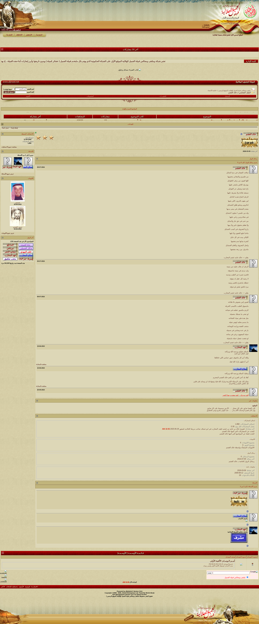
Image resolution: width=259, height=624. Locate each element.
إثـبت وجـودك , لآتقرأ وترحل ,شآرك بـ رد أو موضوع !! (234, 114)
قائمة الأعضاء (212, 90)
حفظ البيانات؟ (7, 89)
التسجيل (227, 96)
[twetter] (3, 577)
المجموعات (90, 96)
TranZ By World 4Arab (146, 593)
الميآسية (137, 114)
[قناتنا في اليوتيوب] (3, 582)
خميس (17, 202)
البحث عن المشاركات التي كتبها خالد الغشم (238, 431)
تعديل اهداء (5, 128)
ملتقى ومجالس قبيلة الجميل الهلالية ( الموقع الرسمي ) (234, 90)
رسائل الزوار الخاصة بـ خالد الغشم (241, 461)
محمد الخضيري (33, 114)
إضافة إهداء (14, 128)
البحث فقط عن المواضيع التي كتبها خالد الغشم (237, 434)
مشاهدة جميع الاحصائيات (9, 147)
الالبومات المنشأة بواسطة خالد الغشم (240, 447)
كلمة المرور (30, 92)
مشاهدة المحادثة (41, 364)
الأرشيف (21, 587)
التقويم (28, 96)
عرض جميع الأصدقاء (7, 174)
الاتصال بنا (34, 587)
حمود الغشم (17, 227)
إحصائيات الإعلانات (11, 587)
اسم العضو (30, 89)
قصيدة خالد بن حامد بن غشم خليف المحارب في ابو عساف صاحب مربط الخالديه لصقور (212, 429)
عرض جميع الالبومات (7, 233)
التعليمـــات (163, 96)
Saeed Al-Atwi (142, 594)
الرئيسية (27, 587)
